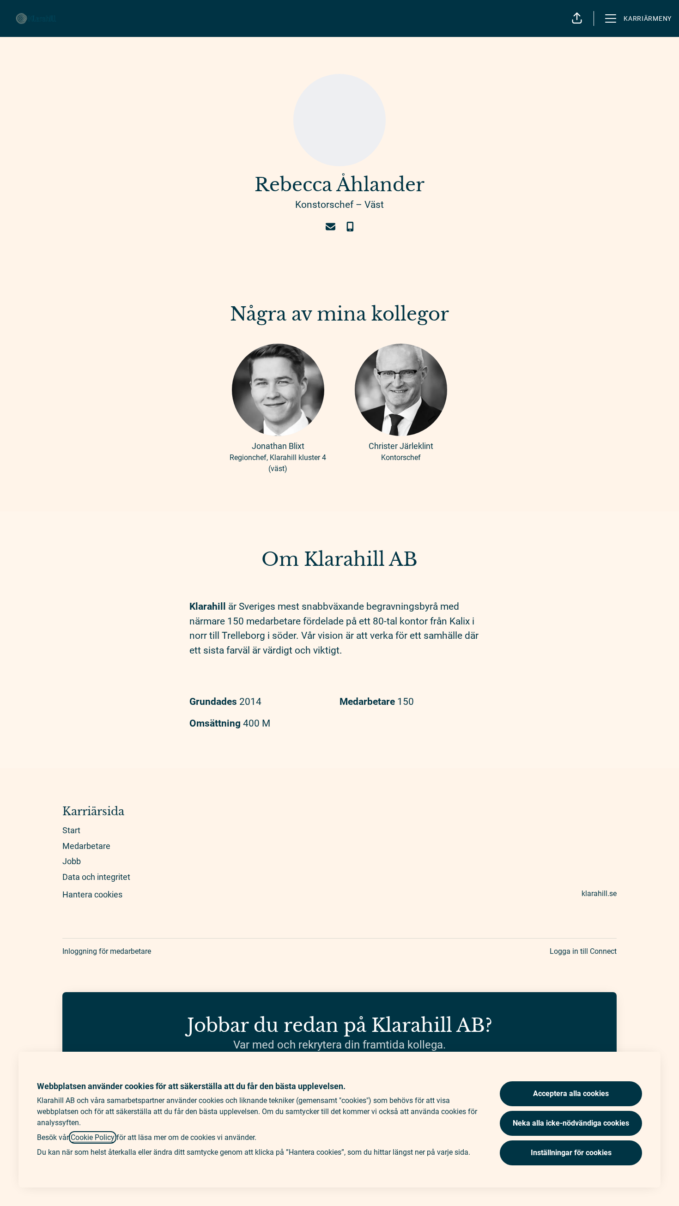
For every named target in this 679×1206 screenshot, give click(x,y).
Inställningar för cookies (571, 1152)
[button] (577, 18)
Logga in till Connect (583, 951)
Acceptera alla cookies (571, 1093)
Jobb (71, 861)
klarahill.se (599, 893)
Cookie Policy (93, 1137)
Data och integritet (96, 877)
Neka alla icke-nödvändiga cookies (571, 1123)
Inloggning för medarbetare (106, 951)
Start (71, 830)
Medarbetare (86, 846)
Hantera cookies (92, 894)
